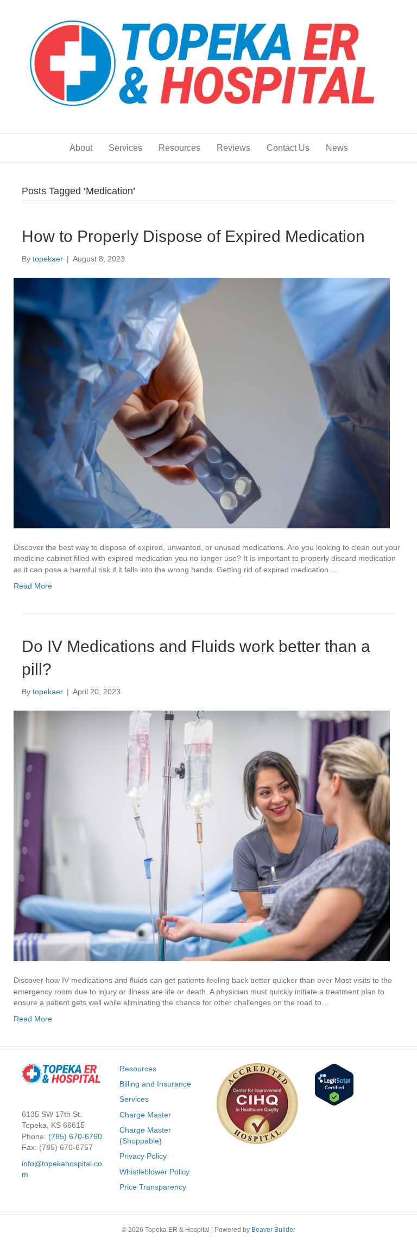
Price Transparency (152, 1187)
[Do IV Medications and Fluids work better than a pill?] (202, 835)
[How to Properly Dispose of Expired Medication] (202, 402)
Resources (179, 147)
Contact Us (288, 147)
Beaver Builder (273, 1230)
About (81, 147)
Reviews (233, 147)
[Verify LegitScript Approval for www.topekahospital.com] (334, 1083)
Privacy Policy (143, 1156)
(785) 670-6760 (75, 1136)
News (337, 147)
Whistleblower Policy (154, 1171)
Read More (33, 586)
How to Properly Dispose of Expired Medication (193, 236)
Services (125, 147)
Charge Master (145, 1114)
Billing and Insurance (155, 1083)
